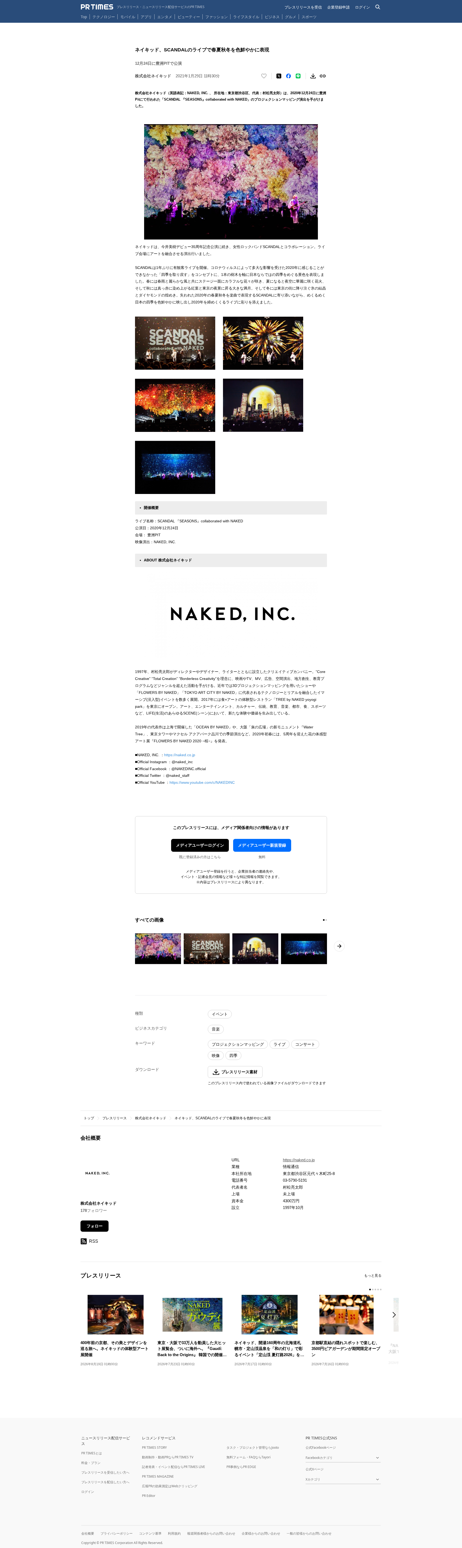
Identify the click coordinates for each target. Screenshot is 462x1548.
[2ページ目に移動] (326, 920)
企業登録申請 (338, 7)
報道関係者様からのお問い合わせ (211, 1533)
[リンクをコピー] (322, 76)
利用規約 (174, 1533)
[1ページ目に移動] (324, 920)
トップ (89, 1118)
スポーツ (309, 16)
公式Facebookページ (321, 1447)
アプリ (146, 16)
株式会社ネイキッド (150, 1118)
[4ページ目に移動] (378, 1289)
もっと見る (373, 1275)
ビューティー (189, 16)
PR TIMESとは (91, 1453)
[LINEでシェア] (298, 76)
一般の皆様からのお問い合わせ (309, 1533)
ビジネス (272, 16)
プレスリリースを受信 (303, 7)
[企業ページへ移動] (97, 1175)
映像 (216, 1055)
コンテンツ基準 (150, 1533)
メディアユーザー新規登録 (262, 845)
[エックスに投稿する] (279, 76)
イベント (220, 1014)
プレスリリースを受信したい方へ (105, 1472)
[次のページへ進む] (339, 946)
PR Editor (148, 1495)
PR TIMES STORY (154, 1447)
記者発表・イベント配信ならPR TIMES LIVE (173, 1467)
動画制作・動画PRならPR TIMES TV (167, 1457)
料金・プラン (91, 1462)
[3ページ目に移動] (375, 1289)
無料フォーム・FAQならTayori (248, 1457)
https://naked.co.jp (179, 755)
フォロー (95, 1226)
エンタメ (164, 16)
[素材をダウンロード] (313, 76)
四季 (233, 1055)
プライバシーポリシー (117, 1533)
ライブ (280, 1044)
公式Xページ (315, 1469)
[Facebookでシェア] (288, 76)
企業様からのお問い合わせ (261, 1533)
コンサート (305, 1044)
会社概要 (87, 1533)
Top (84, 16)
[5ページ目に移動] (381, 1289)
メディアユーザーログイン (200, 845)
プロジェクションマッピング (238, 1044)
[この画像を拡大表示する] (158, 949)
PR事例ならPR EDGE (241, 1467)
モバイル (127, 16)
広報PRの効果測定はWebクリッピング (169, 1486)
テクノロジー (104, 16)
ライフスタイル (246, 16)
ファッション (216, 16)
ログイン (362, 7)
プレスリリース (114, 1118)
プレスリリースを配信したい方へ (105, 1482)
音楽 (216, 1029)
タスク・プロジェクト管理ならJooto (252, 1447)
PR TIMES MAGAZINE (158, 1476)
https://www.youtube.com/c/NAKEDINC (202, 782)
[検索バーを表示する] (378, 7)
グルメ (290, 16)
